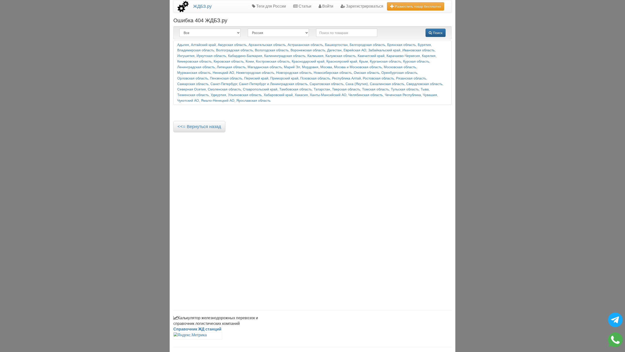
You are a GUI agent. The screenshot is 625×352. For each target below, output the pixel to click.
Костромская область (273, 61)
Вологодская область (272, 50)
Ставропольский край (260, 89)
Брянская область (401, 45)
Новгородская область (294, 73)
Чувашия (430, 95)
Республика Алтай (346, 78)
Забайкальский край (384, 50)
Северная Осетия (191, 89)
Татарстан (322, 89)
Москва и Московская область (358, 67)
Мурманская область (194, 73)
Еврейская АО (355, 50)
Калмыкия (315, 56)
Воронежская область (308, 50)
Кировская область (229, 61)
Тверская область (346, 89)
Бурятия (424, 45)
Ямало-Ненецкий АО (217, 100)
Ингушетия (186, 56)
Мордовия (310, 67)
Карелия (429, 56)
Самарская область (192, 84)
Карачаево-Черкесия (403, 56)
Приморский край (284, 78)
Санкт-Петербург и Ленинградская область (273, 84)
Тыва (425, 89)
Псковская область (315, 78)
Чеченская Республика (403, 95)
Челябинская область (365, 95)
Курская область (416, 61)
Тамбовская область (295, 89)
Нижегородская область (255, 73)
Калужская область (340, 56)
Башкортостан (336, 45)
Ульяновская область (245, 95)
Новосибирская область (333, 73)
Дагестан (334, 50)
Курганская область (385, 61)
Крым (363, 61)
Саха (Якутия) (356, 84)
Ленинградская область (196, 67)
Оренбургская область (399, 73)
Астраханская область (305, 45)
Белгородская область (367, 45)
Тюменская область (193, 95)
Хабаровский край (278, 95)
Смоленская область (224, 89)
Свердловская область (424, 84)
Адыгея (183, 45)
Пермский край (256, 78)
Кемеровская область (194, 61)
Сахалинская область (387, 84)
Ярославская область (253, 100)
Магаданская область (265, 67)
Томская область (375, 89)
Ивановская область (418, 50)
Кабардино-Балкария (245, 56)
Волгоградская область (234, 50)
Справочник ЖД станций (197, 329)
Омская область (366, 73)
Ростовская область (378, 78)
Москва (326, 67)
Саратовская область (327, 84)
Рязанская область (411, 78)
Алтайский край (203, 45)
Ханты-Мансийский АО (328, 95)
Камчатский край (371, 56)
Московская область (400, 67)
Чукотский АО (188, 100)
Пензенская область (226, 78)
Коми (250, 61)
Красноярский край (341, 61)
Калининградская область (284, 56)
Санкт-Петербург (223, 84)
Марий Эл (292, 67)
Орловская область (192, 78)
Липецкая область (231, 67)
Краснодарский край (308, 61)
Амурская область (232, 45)
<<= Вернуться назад (199, 126)
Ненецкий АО (223, 73)
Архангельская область (267, 45)
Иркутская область (211, 56)
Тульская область (405, 89)
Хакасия (301, 95)
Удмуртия (218, 95)
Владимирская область (195, 50)
